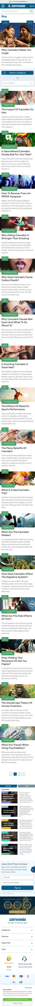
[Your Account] (31, 6)
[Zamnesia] (16, 5)
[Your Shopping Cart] (33, 6)
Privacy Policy (28, 891)
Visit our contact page (25, 967)
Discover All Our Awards (17, 912)
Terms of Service (7, 893)
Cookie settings (17, 1003)
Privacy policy (28, 987)
